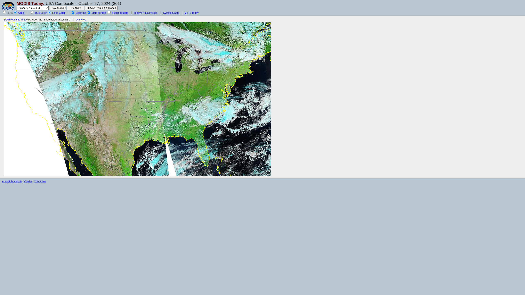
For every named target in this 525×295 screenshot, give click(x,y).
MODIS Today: (31, 3)
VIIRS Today (192, 12)
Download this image (16, 19)
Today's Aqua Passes (146, 12)
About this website (12, 181)
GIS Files (81, 19)
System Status (171, 12)
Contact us (40, 181)
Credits (28, 181)
